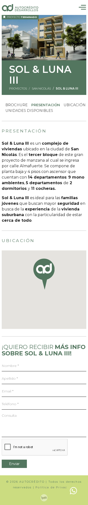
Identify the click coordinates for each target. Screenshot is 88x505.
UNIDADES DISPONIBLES (29, 110)
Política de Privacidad (55, 487)
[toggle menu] (82, 8)
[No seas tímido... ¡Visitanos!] (44, 497)
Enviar (14, 464)
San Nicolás (41, 88)
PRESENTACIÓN (45, 105)
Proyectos (18, 88)
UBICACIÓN (75, 105)
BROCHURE (16, 105)
